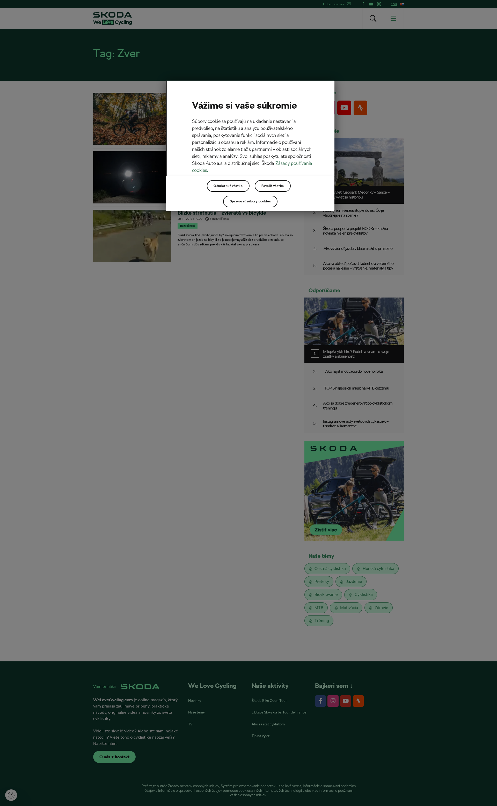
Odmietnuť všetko (228, 186)
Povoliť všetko (272, 186)
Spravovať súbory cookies (250, 201)
